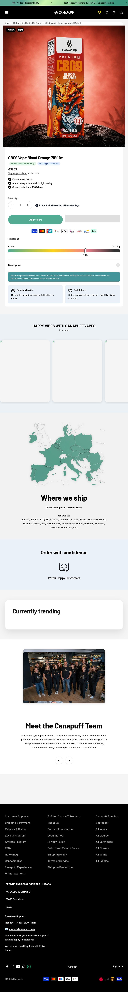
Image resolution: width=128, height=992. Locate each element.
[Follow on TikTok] (23, 966)
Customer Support (16, 816)
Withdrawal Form (15, 873)
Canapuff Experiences (19, 867)
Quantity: (13, 198)
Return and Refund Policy (63, 848)
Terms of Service (58, 860)
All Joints (101, 854)
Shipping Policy (57, 854)
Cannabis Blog (13, 860)
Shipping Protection (60, 867)
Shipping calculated (17, 173)
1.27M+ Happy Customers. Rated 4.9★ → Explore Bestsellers (89, 3)
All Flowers (102, 848)
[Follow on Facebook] (7, 966)
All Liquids (102, 835)
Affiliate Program (15, 841)
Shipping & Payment (17, 822)
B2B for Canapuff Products (64, 816)
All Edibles (102, 860)
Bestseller (102, 822)
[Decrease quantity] (12, 205)
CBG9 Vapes (35, 22)
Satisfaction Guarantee (21, 163)
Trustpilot (13, 238)
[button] (92, 218)
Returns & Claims (15, 829)
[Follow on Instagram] (12, 966)
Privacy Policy (56, 841)
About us (53, 822)
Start (7, 22)
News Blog (11, 854)
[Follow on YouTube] (18, 966)
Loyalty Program (15, 835)
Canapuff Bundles (107, 816)
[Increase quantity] (27, 205)
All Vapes (101, 829)
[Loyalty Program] (99, 12)
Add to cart (35, 219)
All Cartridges (104, 841)
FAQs (8, 848)
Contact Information (60, 829)
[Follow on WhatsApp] (29, 966)
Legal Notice (55, 835)
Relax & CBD (20, 22)
